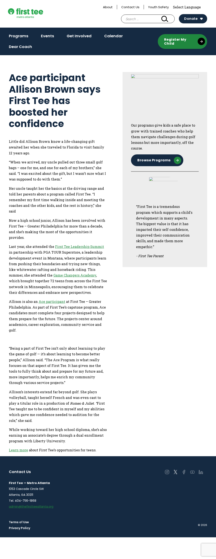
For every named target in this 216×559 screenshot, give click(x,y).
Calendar (113, 36)
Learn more (18, 450)
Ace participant (52, 301)
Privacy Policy (19, 528)
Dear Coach (20, 46)
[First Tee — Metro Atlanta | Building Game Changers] (34, 13)
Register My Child (175, 41)
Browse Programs (154, 160)
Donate (191, 18)
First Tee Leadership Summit (79, 246)
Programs (18, 36)
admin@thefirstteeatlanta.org (31, 506)
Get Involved (79, 36)
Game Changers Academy (74, 275)
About (108, 7)
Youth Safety (158, 7)
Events (47, 36)
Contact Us (130, 7)
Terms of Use (19, 522)
